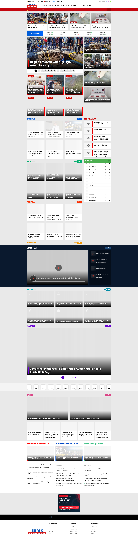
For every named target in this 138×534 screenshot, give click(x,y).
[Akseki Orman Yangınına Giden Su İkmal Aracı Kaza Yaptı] (88, 131)
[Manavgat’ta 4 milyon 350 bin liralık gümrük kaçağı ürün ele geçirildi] (36, 94)
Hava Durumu (73, 519)
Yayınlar (72, 524)
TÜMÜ (79, 119)
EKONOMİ (50, 5)
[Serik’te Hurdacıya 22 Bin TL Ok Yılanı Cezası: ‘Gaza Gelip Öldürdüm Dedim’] (88, 144)
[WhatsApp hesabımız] (110, 1)
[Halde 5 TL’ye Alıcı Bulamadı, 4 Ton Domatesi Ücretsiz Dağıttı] (73, 145)
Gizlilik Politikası (94, 522)
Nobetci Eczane (73, 513)
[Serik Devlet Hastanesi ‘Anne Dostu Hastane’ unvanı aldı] (35, 412)
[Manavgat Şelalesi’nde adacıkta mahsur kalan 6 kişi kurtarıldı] (36, 116)
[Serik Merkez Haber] (32, 7)
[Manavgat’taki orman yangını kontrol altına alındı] (74, 94)
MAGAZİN (73, 5)
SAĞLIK (89, 5)
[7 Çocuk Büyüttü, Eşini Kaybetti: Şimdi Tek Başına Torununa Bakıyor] (93, 255)
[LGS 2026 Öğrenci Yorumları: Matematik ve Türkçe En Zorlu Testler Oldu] (54, 145)
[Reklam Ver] (69, 498)
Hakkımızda (93, 517)
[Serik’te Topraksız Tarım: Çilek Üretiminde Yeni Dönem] (93, 270)
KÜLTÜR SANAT (81, 5)
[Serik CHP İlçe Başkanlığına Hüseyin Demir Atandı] (73, 209)
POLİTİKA (57, 5)
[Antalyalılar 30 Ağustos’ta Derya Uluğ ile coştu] (55, 116)
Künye (92, 519)
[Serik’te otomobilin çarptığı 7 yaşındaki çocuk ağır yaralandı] (69, 412)
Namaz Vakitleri (73, 517)
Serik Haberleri (94, 513)
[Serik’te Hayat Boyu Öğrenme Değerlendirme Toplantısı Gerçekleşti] (54, 126)
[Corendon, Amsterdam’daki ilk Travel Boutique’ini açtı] (74, 116)
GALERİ (31, 1)
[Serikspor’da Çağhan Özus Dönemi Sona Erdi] (88, 126)
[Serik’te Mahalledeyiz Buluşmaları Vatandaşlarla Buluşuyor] (54, 209)
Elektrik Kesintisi (73, 515)
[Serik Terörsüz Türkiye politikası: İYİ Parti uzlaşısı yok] (35, 209)
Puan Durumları (73, 522)
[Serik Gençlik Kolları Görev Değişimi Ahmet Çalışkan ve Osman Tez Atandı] (73, 228)
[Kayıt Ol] (105, 5)
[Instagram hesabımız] (108, 1)
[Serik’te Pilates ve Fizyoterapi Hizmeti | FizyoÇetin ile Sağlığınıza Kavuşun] (103, 412)
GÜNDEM (44, 5)
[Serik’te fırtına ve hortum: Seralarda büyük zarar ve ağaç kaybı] (35, 126)
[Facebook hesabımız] (106, 1)
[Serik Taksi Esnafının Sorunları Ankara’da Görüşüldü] (35, 228)
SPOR (62, 5)
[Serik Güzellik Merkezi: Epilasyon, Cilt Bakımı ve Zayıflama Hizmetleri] (86, 412)
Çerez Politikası (94, 526)
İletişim (92, 524)
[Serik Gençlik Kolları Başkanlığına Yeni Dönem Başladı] (54, 228)
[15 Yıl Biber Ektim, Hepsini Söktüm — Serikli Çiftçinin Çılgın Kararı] (93, 275)
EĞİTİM (67, 5)
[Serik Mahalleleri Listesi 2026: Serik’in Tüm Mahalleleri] (73, 126)
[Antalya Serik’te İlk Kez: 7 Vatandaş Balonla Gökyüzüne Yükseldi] (93, 260)
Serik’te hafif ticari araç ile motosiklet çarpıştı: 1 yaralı (42, 10)
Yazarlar (93, 515)
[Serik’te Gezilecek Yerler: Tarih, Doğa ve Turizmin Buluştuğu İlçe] (35, 145)
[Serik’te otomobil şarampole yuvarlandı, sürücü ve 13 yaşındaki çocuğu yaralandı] (52, 412)
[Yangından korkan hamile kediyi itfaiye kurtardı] (55, 94)
